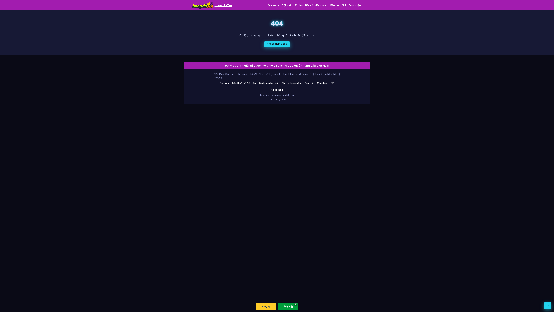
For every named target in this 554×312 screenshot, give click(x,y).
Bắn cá (309, 5)
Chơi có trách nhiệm (291, 83)
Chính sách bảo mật (268, 83)
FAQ (344, 5)
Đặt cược (287, 5)
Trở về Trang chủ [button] (277, 44)
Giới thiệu (224, 83)
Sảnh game (321, 5)
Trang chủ (274, 5)
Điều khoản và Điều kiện (244, 83)
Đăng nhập (355, 5)
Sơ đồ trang (277, 90)
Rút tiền (298, 5)
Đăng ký (334, 5)
